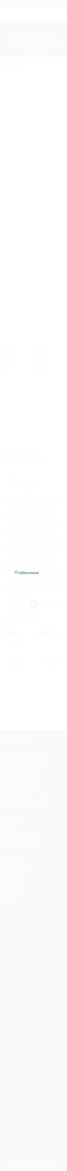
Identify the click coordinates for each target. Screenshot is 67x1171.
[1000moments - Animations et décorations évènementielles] (33, 582)
